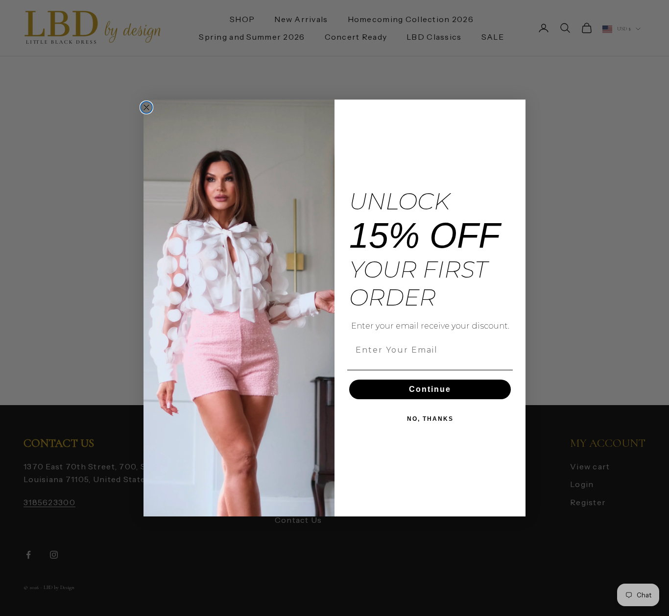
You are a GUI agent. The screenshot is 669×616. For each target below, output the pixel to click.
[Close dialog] (146, 107)
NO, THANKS (430, 418)
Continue (430, 389)
